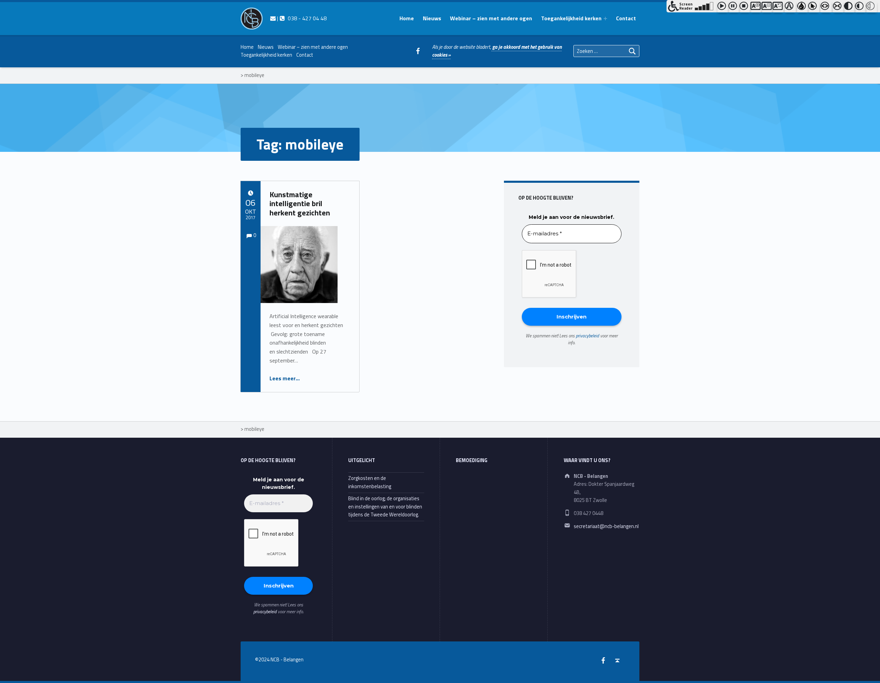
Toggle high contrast (849, 7)
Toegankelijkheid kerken (571, 18)
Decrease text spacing (838, 7)
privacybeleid (587, 335)
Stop (744, 7)
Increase (755, 7)
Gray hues (802, 7)
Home (406, 18)
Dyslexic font (790, 7)
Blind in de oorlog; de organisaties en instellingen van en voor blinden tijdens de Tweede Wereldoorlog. (385, 506)
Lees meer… (285, 378)
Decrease (766, 7)
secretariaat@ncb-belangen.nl (606, 526)
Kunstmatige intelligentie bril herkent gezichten (300, 204)
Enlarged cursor (813, 7)
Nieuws (432, 18)
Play (722, 7)
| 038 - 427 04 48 (301, 18)
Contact (626, 18)
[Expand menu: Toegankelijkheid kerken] (605, 18)
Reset (777, 7)
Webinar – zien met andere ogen (491, 18)
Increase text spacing (826, 7)
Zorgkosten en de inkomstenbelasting (369, 482)
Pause (733, 7)
